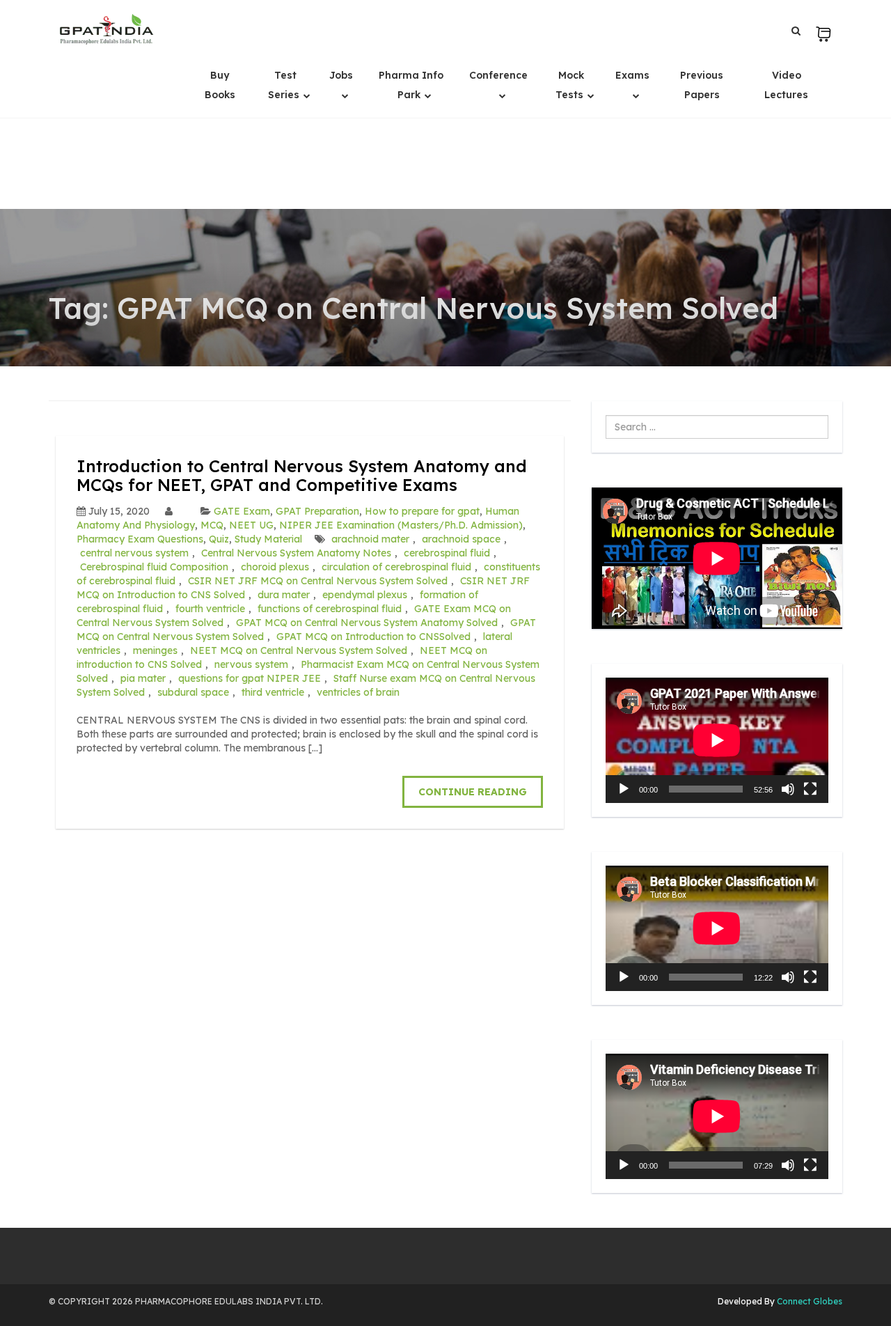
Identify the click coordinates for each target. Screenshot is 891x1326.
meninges (155, 650)
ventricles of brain (358, 692)
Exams (632, 75)
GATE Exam (242, 511)
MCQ (211, 525)
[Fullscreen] (810, 789)
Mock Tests (570, 85)
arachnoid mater (370, 539)
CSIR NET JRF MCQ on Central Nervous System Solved (318, 581)
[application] (717, 740)
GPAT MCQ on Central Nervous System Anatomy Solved (367, 622)
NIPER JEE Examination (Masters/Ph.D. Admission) (401, 525)
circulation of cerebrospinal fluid (396, 567)
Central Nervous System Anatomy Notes (296, 553)
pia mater (143, 678)
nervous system (251, 664)
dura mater (284, 594)
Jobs (341, 75)
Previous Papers (701, 85)
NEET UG (251, 525)
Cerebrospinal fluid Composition (154, 567)
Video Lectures (786, 85)
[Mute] (788, 789)
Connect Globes (808, 1301)
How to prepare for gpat (422, 511)
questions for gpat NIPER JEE (249, 678)
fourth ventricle (210, 608)
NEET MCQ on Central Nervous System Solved (298, 650)
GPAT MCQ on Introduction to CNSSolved (373, 636)
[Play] (624, 789)
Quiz (219, 539)
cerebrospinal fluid (447, 553)
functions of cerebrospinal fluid (330, 608)
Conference (498, 75)
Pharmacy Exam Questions (140, 539)
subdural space (193, 692)
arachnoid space (461, 539)
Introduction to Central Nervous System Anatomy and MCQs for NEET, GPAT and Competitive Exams (302, 474)
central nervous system (134, 553)
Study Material (268, 539)
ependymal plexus (364, 594)
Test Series (285, 85)
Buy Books (220, 85)
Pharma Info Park (411, 85)
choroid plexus (275, 567)
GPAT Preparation (317, 511)
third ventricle (273, 692)
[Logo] (106, 29)
